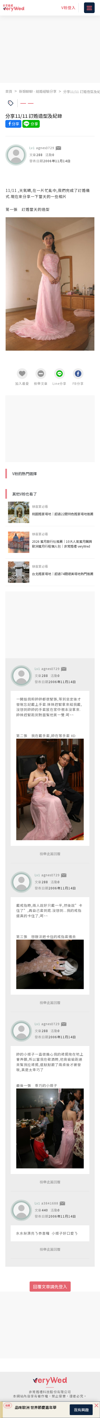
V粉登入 (68, 7)
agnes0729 (45, 147)
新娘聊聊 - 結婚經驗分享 (38, 91)
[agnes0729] (16, 155)
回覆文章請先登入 (50, 1286)
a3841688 (49, 1203)
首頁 (8, 91)
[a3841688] (21, 1210)
